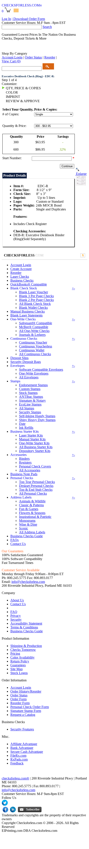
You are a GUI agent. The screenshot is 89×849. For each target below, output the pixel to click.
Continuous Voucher (33, 342)
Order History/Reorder (25, 691)
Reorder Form (20, 703)
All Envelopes (28, 377)
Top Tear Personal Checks (37, 482)
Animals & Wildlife (32, 501)
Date (22, 424)
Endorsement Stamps (33, 385)
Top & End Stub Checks (35, 489)
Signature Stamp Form (25, 711)
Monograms (27, 520)
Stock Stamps (28, 393)
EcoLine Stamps (30, 404)
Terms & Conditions (24, 627)
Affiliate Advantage (23, 744)
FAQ (13, 612)
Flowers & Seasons (32, 513)
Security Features (22, 729)
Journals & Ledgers (32, 335)
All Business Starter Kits (35, 447)
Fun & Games (28, 509)
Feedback (17, 763)
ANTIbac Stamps (31, 396)
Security (16, 619)
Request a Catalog (22, 714)
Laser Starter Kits (31, 435)
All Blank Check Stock (35, 304)
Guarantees (18, 665)
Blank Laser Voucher (33, 292)
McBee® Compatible (33, 327)
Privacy (15, 615)
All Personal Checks (33, 493)
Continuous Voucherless (35, 346)
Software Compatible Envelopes (41, 369)
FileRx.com (18, 755)
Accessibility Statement (26, 623)
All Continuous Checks (35, 354)
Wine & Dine (28, 524)
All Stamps (26, 408)
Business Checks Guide (26, 536)
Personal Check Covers (35, 466)
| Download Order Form (28, 19)
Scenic (23, 528)
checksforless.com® (15, 778)
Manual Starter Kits (32, 439)
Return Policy (19, 661)
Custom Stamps (29, 389)
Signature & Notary (32, 400)
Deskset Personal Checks (36, 486)
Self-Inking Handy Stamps (37, 416)
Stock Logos (19, 673)
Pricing (15, 653)
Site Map (16, 669)
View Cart (11, 61)
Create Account (21, 269)
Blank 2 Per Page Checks (36, 300)
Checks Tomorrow (23, 649)
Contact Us (18, 544)
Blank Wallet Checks (33, 307)
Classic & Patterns (31, 505)
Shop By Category (14, 53)
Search (47, 27)
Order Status (33, 57)
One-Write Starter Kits (34, 443)
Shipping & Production (26, 646)
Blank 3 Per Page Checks (36, 296)
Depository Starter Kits (34, 451)
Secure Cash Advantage (26, 751)
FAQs (14, 540)
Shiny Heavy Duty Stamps (37, 420)
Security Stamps (30, 412)
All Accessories (29, 470)
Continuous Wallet (31, 350)
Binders (24, 458)
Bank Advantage (21, 748)
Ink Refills (26, 427)
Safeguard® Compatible (35, 323)
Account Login (12, 57)
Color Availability (22, 657)
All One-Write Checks (34, 331)
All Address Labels (32, 532)
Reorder (49, 57)
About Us (17, 600)
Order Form (18, 699)
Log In (6, 19)
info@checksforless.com (28, 581)
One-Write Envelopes (33, 373)
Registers (25, 462)
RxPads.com (19, 759)
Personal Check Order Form (29, 707)
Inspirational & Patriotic (35, 517)
